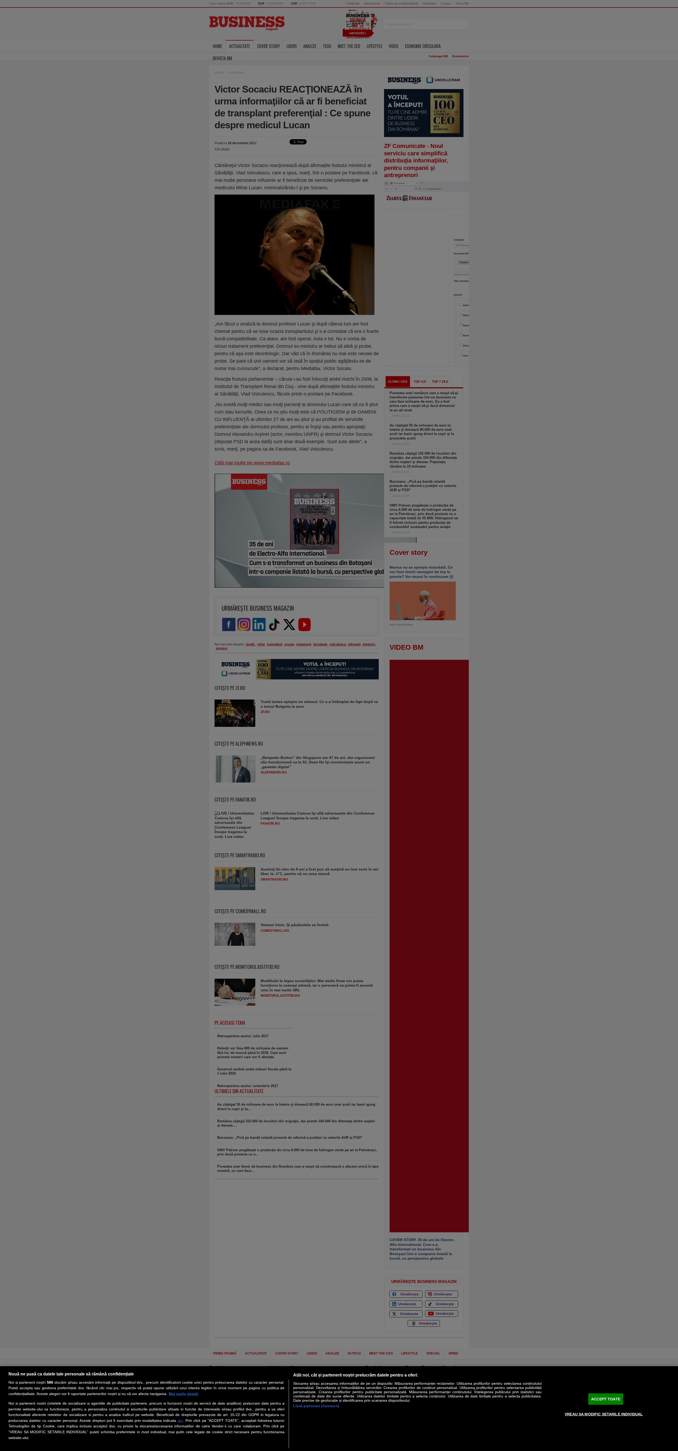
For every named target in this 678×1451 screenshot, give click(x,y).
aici (180, 1421)
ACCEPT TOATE (605, 1399)
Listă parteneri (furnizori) (316, 1406)
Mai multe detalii (183, 1394)
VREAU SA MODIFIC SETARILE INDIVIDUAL (604, 1414)
